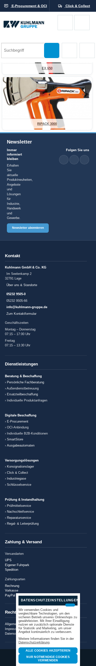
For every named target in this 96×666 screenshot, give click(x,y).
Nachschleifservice (20, 511)
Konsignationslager (20, 466)
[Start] (29, 23)
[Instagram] (84, 159)
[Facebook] (74, 159)
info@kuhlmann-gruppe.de (26, 307)
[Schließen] (70, 605)
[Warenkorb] (65, 22)
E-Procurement (17, 421)
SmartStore (15, 439)
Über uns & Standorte (21, 285)
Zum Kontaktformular (21, 313)
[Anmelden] (82, 22)
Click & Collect (17, 472)
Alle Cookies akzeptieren (48, 650)
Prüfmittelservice (19, 506)
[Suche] (51, 50)
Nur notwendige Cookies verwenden (48, 658)
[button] (69, 50)
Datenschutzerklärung (33, 642)
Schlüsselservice (19, 484)
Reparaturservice (19, 518)
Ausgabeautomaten (20, 445)
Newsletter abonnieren (28, 228)
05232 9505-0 (16, 294)
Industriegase (16, 478)
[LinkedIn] (63, 159)
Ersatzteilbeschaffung (22, 394)
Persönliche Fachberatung (25, 382)
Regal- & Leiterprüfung (23, 523)
